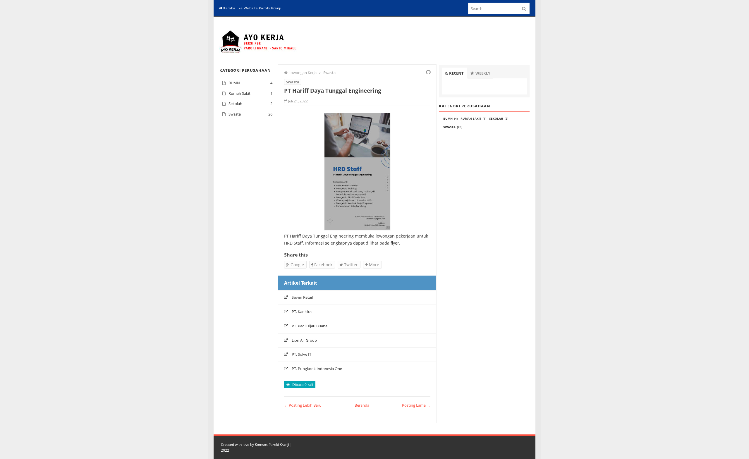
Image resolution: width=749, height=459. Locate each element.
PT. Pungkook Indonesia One (317, 368)
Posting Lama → (416, 405)
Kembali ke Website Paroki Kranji (251, 8)
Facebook (322, 264)
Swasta (235, 114)
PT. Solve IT (301, 354)
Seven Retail (302, 297)
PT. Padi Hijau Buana (309, 326)
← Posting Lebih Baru (303, 405)
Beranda (362, 405)
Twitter (350, 264)
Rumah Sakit (239, 93)
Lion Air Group (304, 340)
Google (296, 264)
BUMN (234, 82)
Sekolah (235, 103)
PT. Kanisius (302, 311)
